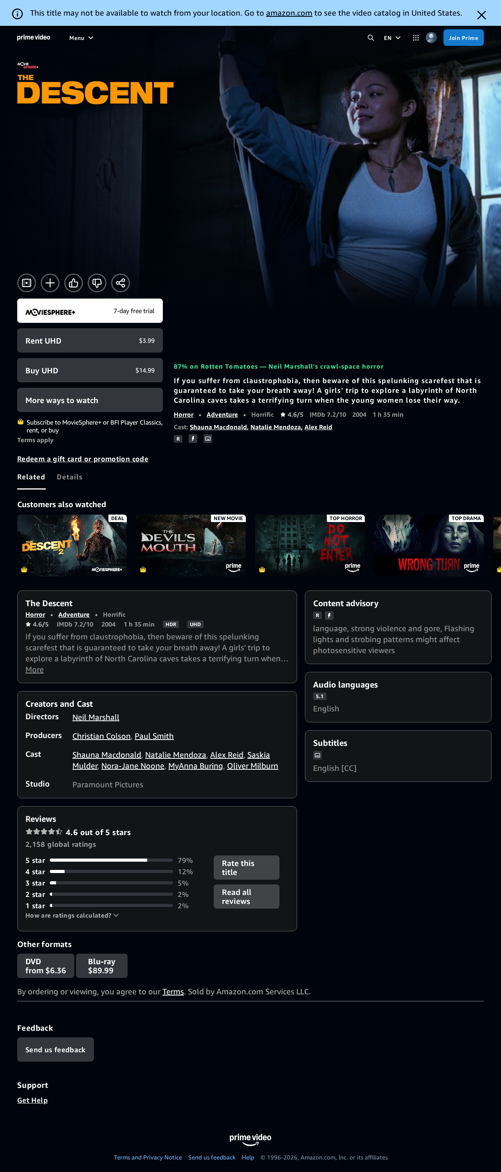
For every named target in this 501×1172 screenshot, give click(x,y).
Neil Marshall (95, 717)
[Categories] (416, 38)
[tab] (31, 477)
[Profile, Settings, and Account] (431, 38)
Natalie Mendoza (275, 427)
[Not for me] (97, 283)
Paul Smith (154, 735)
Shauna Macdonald (218, 427)
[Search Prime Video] (370, 38)
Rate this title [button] (238, 868)
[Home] (33, 37)
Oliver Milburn (252, 765)
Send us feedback (212, 1157)
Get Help (32, 1100)
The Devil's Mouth (191, 545)
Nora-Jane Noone (132, 765)
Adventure (222, 414)
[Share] (120, 283)
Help (248, 1157)
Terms (173, 991)
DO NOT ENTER (310, 545)
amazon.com (289, 12)
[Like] (73, 283)
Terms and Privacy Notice (148, 1157)
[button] (72, 915)
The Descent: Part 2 (72, 545)
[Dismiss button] (482, 15)
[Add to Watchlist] (50, 283)
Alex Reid (318, 427)
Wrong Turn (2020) (429, 545)
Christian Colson (101, 735)
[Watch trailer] (26, 283)
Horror (183, 414)
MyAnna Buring (195, 765)
